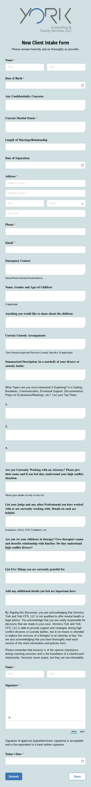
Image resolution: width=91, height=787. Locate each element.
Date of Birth (20, 78)
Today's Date (20, 754)
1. (6, 404)
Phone (15, 224)
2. (6, 426)
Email (15, 242)
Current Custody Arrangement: (25, 335)
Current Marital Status (26, 118)
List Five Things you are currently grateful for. (35, 569)
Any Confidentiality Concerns (24, 96)
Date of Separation (17, 158)
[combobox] (66, 203)
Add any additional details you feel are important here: (40, 591)
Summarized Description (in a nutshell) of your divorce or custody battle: (42, 363)
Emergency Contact (17, 260)
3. (6, 448)
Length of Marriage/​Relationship (26, 140)
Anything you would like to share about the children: (39, 313)
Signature (18, 685)
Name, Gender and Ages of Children (28, 287)
